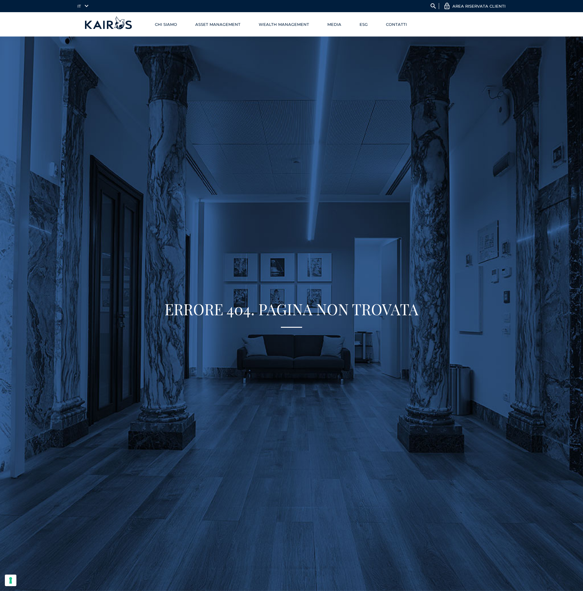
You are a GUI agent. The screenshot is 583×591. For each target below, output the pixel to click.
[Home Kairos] (109, 24)
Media (334, 24)
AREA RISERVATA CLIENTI (479, 6)
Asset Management (217, 24)
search (433, 6)
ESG (364, 24)
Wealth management (284, 24)
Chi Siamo (166, 24)
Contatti (396, 24)
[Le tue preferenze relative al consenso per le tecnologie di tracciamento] (10, 580)
